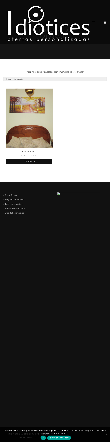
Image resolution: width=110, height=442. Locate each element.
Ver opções (29, 161)
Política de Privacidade (59, 438)
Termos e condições (13, 204)
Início (28, 71)
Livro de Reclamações (14, 213)
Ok (43, 438)
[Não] (106, 434)
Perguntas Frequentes (14, 199)
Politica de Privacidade (15, 208)
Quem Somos (11, 195)
